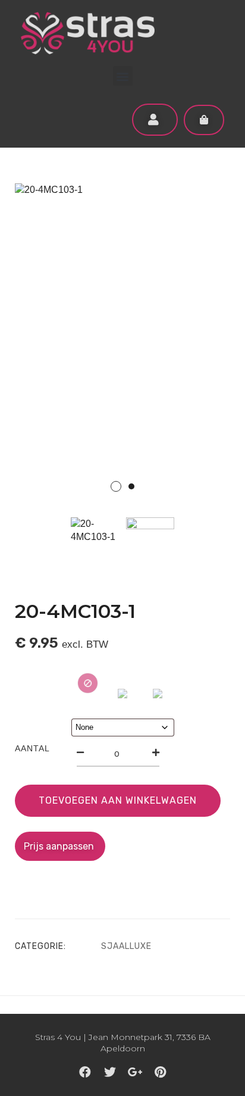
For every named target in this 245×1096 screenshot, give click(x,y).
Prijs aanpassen (60, 846)
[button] (123, 76)
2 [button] (131, 486)
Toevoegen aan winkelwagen (118, 800)
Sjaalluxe (126, 946)
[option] (122, 345)
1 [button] (116, 486)
